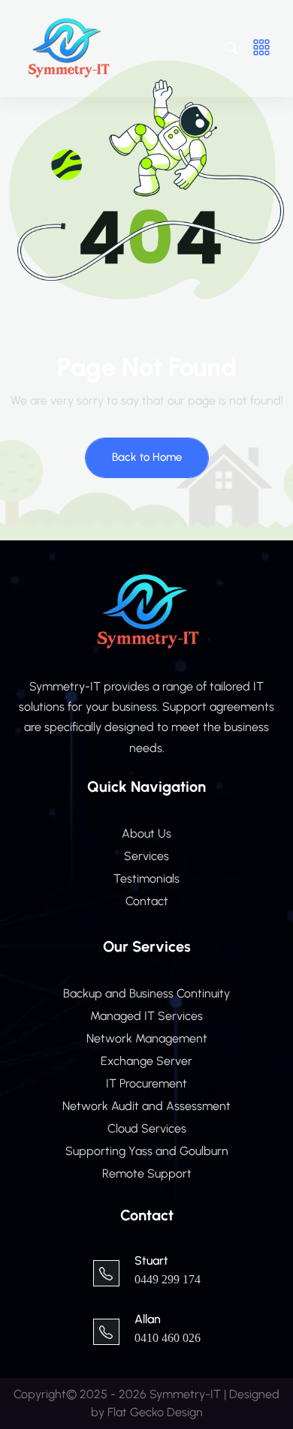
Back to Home (147, 457)
